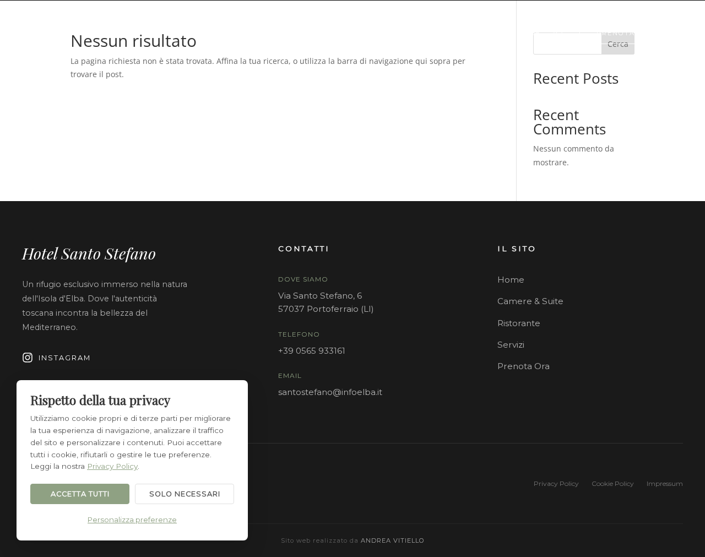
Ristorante (518, 323)
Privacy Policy (556, 483)
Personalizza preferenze (132, 519)
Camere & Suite (530, 301)
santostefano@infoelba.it (330, 392)
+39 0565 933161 (311, 350)
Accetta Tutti (80, 494)
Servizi (510, 344)
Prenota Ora (523, 366)
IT (488, 33)
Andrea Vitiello (393, 540)
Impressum (665, 483)
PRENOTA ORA (625, 33)
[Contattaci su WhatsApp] (558, 33)
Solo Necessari (184, 494)
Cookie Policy (613, 483)
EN (510, 33)
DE (535, 33)
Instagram (65, 358)
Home (510, 279)
